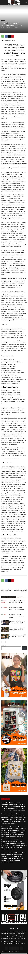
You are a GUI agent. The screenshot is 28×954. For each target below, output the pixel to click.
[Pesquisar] (24, 648)
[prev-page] (2, 642)
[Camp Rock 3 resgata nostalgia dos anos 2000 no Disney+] (5, 636)
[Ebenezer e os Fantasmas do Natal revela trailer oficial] (5, 622)
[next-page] (5, 642)
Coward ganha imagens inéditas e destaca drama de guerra (17, 616)
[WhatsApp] (2, 36)
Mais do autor (20, 597)
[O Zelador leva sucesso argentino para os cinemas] (5, 609)
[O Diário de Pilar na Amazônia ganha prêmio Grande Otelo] (5, 629)
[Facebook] (6, 36)
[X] (9, 36)
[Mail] (14, 948)
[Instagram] (10, 948)
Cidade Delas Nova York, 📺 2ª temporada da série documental (20, 590)
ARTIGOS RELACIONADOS (8, 597)
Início (2, 6)
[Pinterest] (12, 36)
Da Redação (5, 27)
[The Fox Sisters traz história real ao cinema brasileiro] (5, 602)
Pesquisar (3, 645)
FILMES (5, 6)
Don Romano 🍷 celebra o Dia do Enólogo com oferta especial (7, 590)
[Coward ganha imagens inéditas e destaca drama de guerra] (5, 616)
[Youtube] (21, 948)
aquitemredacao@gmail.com (12, 941)
